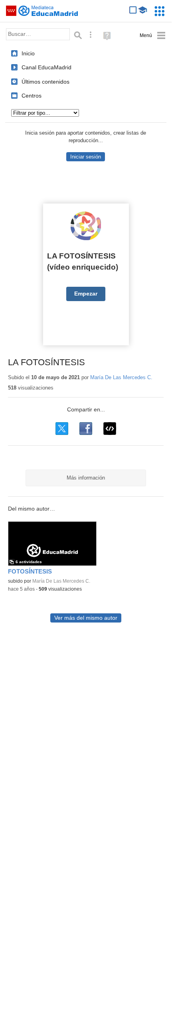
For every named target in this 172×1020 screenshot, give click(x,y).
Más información (86, 478)
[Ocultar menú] (153, 35)
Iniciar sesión (85, 157)
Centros (32, 95)
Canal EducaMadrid (46, 67)
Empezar (85, 294)
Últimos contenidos (45, 81)
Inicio (28, 53)
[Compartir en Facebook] (85, 428)
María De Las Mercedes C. (121, 377)
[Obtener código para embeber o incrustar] (109, 428)
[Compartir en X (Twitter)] (61, 428)
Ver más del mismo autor (85, 618)
